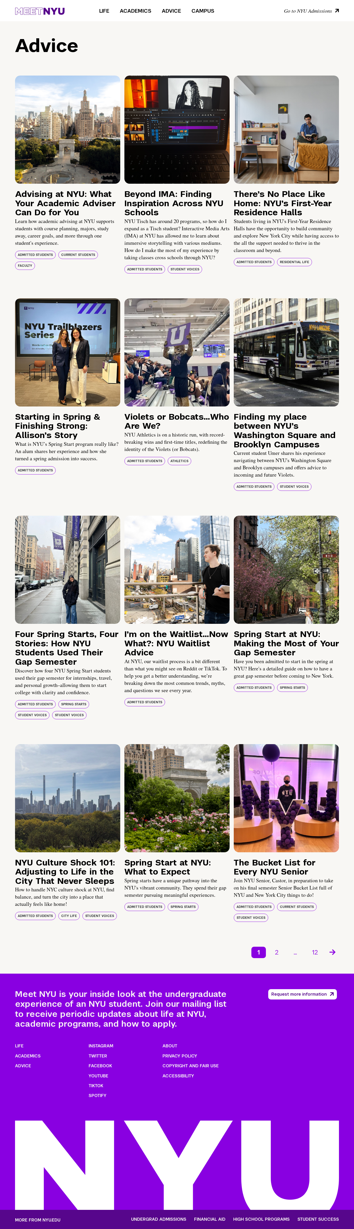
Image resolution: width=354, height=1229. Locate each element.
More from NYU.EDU (37, 1220)
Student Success (318, 1219)
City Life (69, 916)
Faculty (25, 266)
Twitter (98, 1056)
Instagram (101, 1046)
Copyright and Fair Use (190, 1066)
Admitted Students (35, 255)
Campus (203, 11)
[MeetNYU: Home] (40, 10)
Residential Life (294, 262)
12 (315, 952)
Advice (171, 11)
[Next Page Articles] (333, 952)
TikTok (96, 1086)
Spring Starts (73, 704)
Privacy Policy (179, 1056)
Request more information (299, 994)
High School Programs (261, 1219)
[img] (67, 130)
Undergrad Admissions (158, 1219)
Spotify (98, 1095)
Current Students (78, 255)
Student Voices (185, 269)
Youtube (98, 1076)
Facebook (100, 1066)
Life (104, 11)
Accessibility (178, 1076)
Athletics (179, 461)
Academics (135, 11)
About (169, 1046)
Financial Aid (209, 1219)
